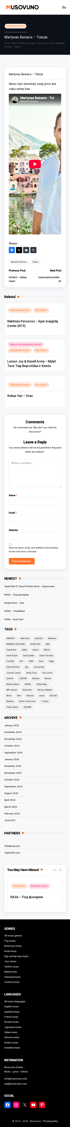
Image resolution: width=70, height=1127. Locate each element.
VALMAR (27, 707)
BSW (48, 644)
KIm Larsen (47, 673)
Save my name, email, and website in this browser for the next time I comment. (33, 550)
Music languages (28, 43)
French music (11, 1016)
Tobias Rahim (12, 707)
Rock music (10, 951)
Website (13, 530)
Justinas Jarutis (13, 673)
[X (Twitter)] (19, 250)
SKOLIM (53, 696)
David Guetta (28, 655)
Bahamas (52, 638)
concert (35, 650)
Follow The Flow (46, 655)
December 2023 (13, 766)
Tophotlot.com (12, 852)
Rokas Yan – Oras (20, 396)
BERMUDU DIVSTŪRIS (15, 644)
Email (13, 512)
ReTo (19, 696)
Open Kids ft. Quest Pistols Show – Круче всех (29, 586)
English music (11, 1006)
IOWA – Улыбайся (14, 610)
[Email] (26, 250)
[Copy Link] (33, 250)
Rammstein (27, 690)
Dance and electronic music (26, 344)
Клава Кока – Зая (14, 602)
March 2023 (10, 806)
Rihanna (30, 696)
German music (11, 1037)
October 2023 (12, 779)
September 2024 (13, 752)
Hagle (51, 661)
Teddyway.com (12, 845)
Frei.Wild (10, 661)
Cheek (24, 650)
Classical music (12, 976)
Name (13, 495)
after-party (25, 638)
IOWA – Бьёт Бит (14, 619)
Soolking (9, 701)
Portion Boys (42, 684)
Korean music (11, 1021)
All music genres (13, 935)
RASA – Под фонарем (16, 594)
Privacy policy (50, 1121)
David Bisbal (11, 655)
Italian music (10, 1032)
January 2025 (11, 725)
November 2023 (13, 772)
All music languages (14, 1001)
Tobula (35, 262)
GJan (41, 661)
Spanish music (12, 1011)
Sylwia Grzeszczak (27, 701)
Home (7, 43)
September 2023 (13, 786)
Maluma (35, 678)
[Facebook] (12, 250)
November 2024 (13, 738)
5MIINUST (10, 638)
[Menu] (64, 7)
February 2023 (12, 813)
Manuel (48, 678)
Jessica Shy (39, 667)
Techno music (11, 966)
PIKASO (28, 684)
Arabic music (11, 1042)
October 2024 (12, 745)
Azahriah (39, 638)
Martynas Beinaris (19, 262)
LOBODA (23, 678)
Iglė (26, 667)
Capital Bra (11, 650)
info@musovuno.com (15, 1078)
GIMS (31, 661)
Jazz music (10, 961)
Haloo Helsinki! (13, 667)
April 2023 (10, 799)
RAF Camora (11, 690)
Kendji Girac (31, 673)
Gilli (21, 661)
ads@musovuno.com (15, 1083)
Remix (8, 696)
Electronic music (13, 945)
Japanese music (13, 1027)
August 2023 (11, 793)
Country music (12, 981)
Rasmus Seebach (45, 690)
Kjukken (9, 678)
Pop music (41, 310)
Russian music (39, 886)
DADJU (47, 650)
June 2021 (10, 820)
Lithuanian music (15, 26)
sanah (41, 696)
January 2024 (11, 759)
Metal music (10, 971)
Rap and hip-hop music (16, 956)
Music (15, 43)
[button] (54, 869)
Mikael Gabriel (12, 684)
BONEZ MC (35, 644)
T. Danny (44, 701)
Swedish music (12, 1047)
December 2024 (13, 732)
